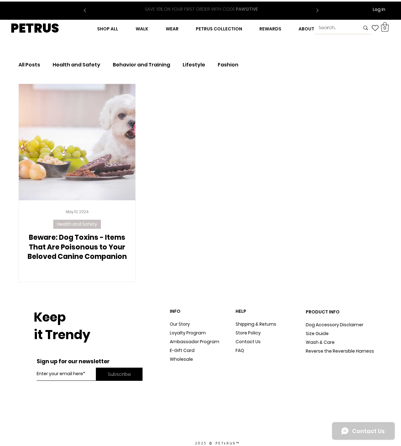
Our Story (180, 324)
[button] (385, 27)
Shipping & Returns (256, 324)
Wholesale (181, 359)
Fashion (228, 65)
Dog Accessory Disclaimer (335, 325)
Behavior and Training (141, 65)
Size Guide (317, 333)
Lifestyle (194, 65)
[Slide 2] (205, 6)
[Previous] (85, 11)
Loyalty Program (188, 333)
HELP (241, 311)
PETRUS (35, 28)
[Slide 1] (197, 6)
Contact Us (248, 341)
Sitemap (245, 359)
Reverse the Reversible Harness (340, 351)
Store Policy (248, 333)
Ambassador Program (194, 341)
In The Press (183, 377)
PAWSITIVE (201, 9)
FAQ (240, 350)
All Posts (29, 65)
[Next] (317, 11)
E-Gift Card (182, 350)
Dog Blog (179, 368)
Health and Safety (76, 65)
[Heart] (375, 28)
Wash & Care (320, 342)
